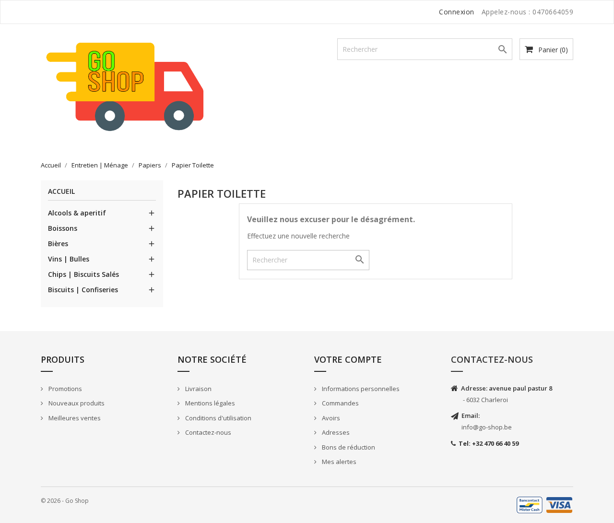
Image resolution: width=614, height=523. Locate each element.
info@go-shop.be (486, 427)
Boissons (62, 228)
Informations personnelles (360, 388)
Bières (58, 243)
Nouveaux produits (76, 403)
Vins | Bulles (68, 258)
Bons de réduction (347, 447)
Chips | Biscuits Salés (83, 274)
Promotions (64, 388)
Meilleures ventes (74, 418)
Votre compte (348, 359)
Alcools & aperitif (77, 212)
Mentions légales (209, 403)
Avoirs (330, 418)
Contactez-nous (207, 432)
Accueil (61, 192)
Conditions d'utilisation (217, 418)
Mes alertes (338, 461)
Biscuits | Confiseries (83, 289)
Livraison (198, 388)
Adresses (335, 432)
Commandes (339, 403)
